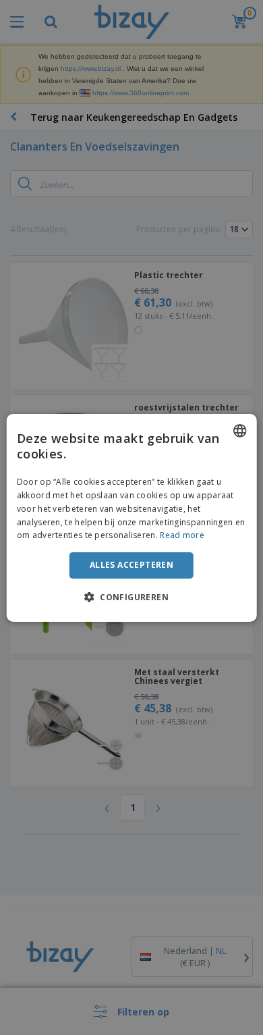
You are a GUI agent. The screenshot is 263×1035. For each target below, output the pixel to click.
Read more (182, 535)
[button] (131, 597)
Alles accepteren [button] (131, 564)
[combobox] (239, 430)
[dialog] (132, 517)
